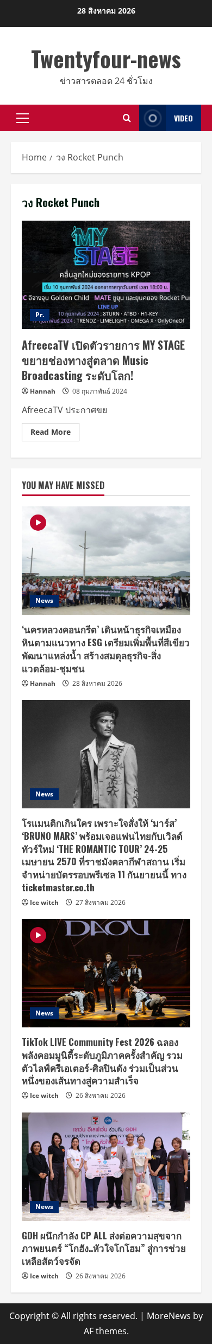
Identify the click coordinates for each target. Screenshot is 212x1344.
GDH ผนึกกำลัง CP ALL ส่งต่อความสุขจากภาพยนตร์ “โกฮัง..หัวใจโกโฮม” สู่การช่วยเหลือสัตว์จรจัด (104, 1248)
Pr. (39, 314)
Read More (54, 433)
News (44, 600)
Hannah (42, 391)
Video (183, 118)
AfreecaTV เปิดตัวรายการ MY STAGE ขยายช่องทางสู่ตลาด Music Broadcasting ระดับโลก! (106, 275)
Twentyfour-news (106, 58)
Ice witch (44, 902)
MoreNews (169, 1316)
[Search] (127, 117)
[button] (22, 118)
